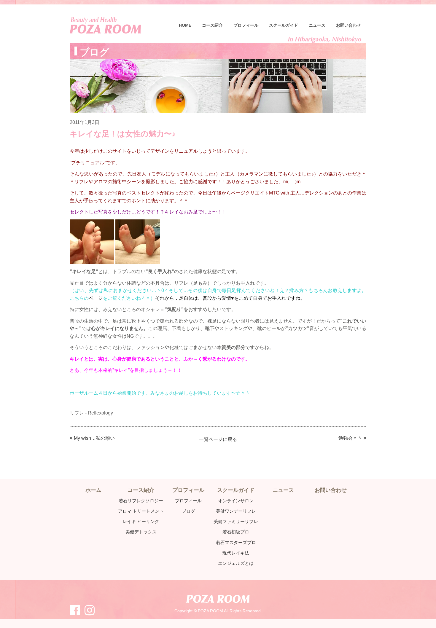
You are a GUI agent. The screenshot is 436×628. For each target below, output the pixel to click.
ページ (96, 298)
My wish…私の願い (94, 438)
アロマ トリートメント (141, 511)
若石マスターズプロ (236, 542)
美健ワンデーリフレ (236, 511)
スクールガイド (283, 25)
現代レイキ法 (235, 552)
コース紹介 (212, 25)
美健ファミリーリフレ (236, 521)
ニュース (317, 25)
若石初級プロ (235, 531)
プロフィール (245, 25)
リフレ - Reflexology (91, 412)
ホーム (93, 490)
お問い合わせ (348, 25)
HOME (185, 25)
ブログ (188, 511)
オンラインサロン (236, 500)
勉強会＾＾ (350, 438)
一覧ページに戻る (218, 439)
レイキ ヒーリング (140, 521)
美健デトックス (141, 531)
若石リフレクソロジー (141, 500)
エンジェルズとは (236, 563)
